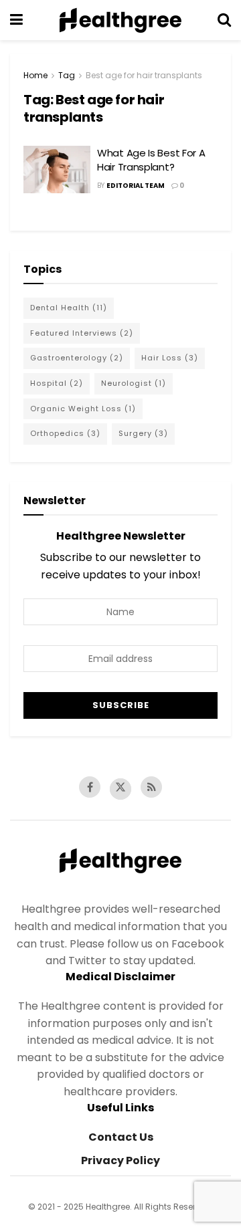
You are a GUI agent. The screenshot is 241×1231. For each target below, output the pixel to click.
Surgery (143, 433)
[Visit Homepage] (120, 20)
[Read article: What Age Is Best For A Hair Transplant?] (56, 170)
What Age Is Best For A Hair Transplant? (151, 160)
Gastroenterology (76, 357)
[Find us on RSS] (151, 787)
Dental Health (68, 307)
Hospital (56, 383)
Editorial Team (135, 186)
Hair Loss (169, 357)
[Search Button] (224, 20)
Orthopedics (65, 433)
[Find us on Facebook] (89, 787)
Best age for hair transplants (144, 75)
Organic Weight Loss (83, 408)
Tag (66, 75)
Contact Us (120, 1137)
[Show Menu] (16, 20)
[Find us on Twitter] (120, 789)
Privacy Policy (120, 1160)
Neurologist (133, 383)
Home (35, 75)
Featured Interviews (81, 333)
